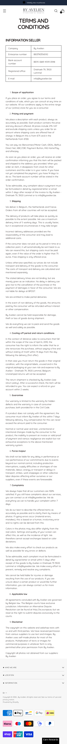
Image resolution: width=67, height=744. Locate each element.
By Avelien (22, 697)
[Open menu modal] (4, 11)
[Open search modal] (56, 11)
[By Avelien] (33, 11)
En (4, 693)
